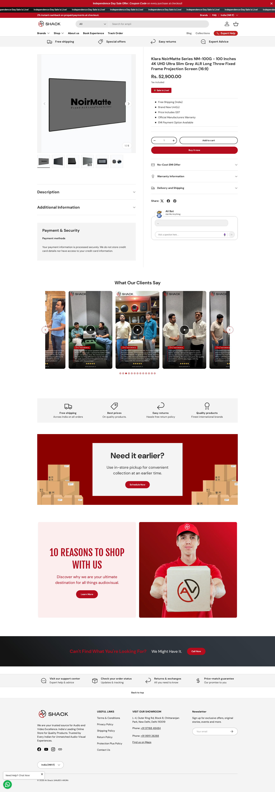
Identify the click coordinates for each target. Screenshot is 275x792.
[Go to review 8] (140, 373)
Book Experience (93, 33)
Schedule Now (137, 484)
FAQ (214, 15)
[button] (235, 23)
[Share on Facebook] (168, 201)
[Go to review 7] (137, 373)
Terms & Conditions (108, 718)
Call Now (196, 651)
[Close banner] (271, 3)
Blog (189, 33)
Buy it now (194, 150)
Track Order (115, 33)
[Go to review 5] (132, 373)
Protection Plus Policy (109, 743)
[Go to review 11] (149, 373)
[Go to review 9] (143, 373)
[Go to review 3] (126, 373)
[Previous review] (45, 329)
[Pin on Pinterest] (175, 201)
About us (73, 33)
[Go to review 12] (152, 373)
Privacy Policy (105, 724)
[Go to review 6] (134, 373)
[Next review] (229, 329)
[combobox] (142, 24)
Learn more (80, 15)
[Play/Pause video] (90, 330)
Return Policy (105, 737)
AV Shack (49, 780)
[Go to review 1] (120, 373)
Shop (57, 33)
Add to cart (208, 140)
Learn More (87, 594)
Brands (204, 15)
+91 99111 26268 (150, 736)
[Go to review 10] (146, 373)
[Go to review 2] (123, 373)
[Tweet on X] (162, 201)
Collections (203, 33)
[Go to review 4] (129, 373)
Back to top (137, 692)
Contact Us (103, 750)
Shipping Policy (106, 730)
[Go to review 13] (154, 373)
